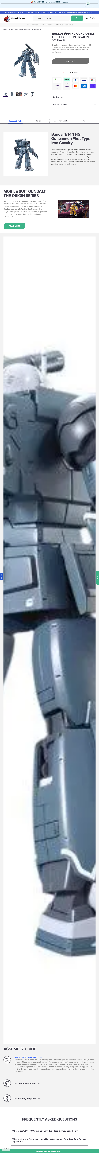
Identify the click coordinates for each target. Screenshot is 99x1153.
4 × (67, 84)
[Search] (77, 18)
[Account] (87, 18)
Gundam (35, 25)
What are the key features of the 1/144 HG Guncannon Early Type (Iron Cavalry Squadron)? (49, 1140)
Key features (58, 97)
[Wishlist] (90, 18)
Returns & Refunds (60, 104)
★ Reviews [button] (97, 577)
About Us (59, 25)
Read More (14, 226)
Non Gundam (47, 25)
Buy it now (71, 68)
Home (28, 25)
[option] (26, 61)
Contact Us (69, 25)
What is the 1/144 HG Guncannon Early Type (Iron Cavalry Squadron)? (45, 1131)
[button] (49, 1151)
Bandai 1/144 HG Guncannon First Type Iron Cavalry (25, 29)
